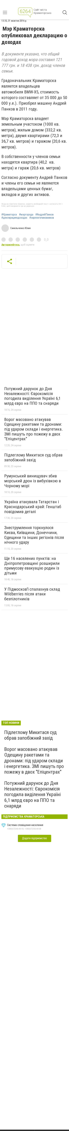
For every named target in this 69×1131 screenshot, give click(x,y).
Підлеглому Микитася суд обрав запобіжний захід (33, 457)
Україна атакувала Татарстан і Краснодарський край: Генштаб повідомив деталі (32, 506)
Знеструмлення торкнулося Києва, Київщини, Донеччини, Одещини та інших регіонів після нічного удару (34, 535)
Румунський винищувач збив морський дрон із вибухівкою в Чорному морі (32, 481)
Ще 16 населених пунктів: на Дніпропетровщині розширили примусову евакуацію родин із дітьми (32, 566)
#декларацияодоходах (14, 217)
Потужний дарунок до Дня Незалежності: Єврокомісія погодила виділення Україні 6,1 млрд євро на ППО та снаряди (32, 396)
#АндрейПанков (44, 214)
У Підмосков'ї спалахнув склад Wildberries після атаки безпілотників (32, 594)
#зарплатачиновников (41, 217)
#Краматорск (9, 214)
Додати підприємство (34, 838)
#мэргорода (26, 214)
